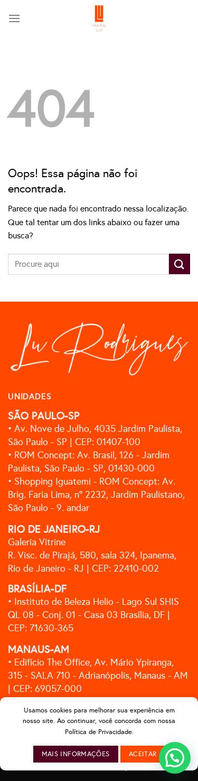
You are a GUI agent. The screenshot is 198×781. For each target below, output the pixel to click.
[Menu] (14, 18)
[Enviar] (179, 264)
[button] (175, 758)
